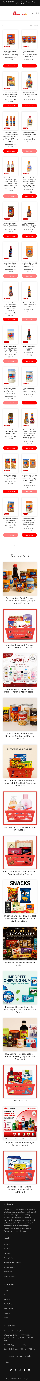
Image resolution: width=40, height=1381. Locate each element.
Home (6, 1290)
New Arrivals (8, 1309)
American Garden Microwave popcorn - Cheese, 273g (10, 94)
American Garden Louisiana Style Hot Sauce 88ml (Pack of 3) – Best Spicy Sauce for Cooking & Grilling (10, 137)
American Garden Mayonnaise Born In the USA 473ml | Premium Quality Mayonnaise (29, 522)
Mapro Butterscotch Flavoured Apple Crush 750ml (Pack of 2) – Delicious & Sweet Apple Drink (11, 181)
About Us (7, 1244)
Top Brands (8, 1299)
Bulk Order (7, 1249)
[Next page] (25, 545)
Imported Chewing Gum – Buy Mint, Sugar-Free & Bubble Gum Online (20, 1009)
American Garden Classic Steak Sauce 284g (29, 304)
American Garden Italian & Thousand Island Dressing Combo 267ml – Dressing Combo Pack (29, 434)
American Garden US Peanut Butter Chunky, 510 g (10, 520)
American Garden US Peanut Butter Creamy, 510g (29, 264)
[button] (2, 13)
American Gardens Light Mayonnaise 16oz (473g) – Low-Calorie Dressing (11, 349)
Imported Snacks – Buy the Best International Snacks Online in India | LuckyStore (20, 918)
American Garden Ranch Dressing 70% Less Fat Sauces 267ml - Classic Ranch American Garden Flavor (29, 182)
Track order (8, 1272)
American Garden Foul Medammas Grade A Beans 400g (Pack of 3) (29, 53)
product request (9, 1267)
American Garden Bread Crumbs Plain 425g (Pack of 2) (11, 477)
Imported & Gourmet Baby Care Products (20, 828)
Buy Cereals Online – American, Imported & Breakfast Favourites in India (20, 783)
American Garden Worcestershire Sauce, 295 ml (10, 264)
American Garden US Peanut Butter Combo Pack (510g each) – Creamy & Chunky (29, 478)
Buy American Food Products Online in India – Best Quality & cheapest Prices (20, 600)
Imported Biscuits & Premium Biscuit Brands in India (20, 646)
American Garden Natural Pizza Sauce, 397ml (10, 225)
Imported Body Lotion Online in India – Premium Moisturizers (19, 690)
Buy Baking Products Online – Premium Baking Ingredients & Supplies (20, 1056)
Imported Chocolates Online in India (20, 964)
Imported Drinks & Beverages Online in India (20, 1143)
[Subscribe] (33, 1362)
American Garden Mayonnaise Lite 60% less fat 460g (29, 390)
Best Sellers (19, 1101)
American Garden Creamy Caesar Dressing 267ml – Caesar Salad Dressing (10, 306)
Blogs (6, 1318)
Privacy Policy (8, 1258)
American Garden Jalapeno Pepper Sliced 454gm (10, 431)
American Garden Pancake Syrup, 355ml (29, 348)
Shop (5, 1295)
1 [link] (14, 545)
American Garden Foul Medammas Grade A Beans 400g (10, 52)
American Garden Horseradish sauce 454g (29, 134)
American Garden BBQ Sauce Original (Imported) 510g (29, 225)
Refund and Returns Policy (12, 1262)
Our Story (7, 1253)
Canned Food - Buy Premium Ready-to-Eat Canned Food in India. (20, 736)
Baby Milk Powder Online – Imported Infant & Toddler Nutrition (20, 1189)
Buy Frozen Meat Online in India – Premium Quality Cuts (20, 872)
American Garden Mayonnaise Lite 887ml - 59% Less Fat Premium (10, 390)
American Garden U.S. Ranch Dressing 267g (29, 94)
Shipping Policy (9, 1276)
